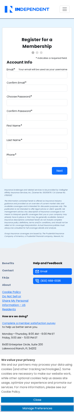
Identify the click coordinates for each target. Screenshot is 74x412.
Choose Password (18, 96)
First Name (13, 125)
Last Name (14, 140)
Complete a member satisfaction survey (29, 323)
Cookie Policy (11, 292)
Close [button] (37, 400)
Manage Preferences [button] (37, 408)
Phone (11, 155)
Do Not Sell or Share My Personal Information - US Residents (15, 302)
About (6, 285)
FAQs (5, 277)
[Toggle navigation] (65, 9)
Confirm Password (19, 111)
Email (10, 69)
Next (59, 171)
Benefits (8, 263)
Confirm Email (16, 82)
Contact (8, 270)
